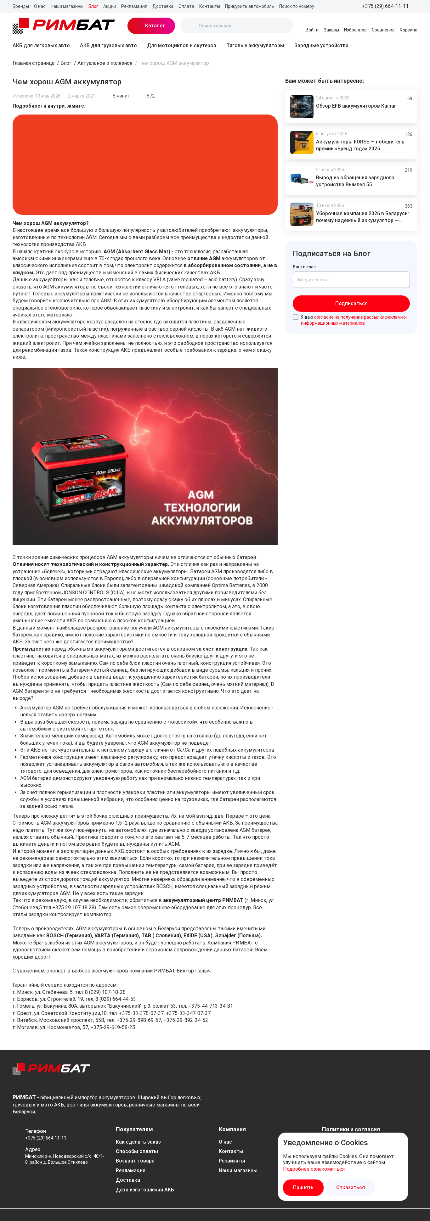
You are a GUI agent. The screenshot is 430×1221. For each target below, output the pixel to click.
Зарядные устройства (321, 45)
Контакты (209, 6)
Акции (109, 6)
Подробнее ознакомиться (314, 1169)
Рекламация (134, 6)
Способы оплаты (137, 1151)
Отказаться (350, 1187)
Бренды (21, 6)
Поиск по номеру (296, 6)
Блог (93, 6)
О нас (40, 6)
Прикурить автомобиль (249, 6)
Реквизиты (232, 1161)
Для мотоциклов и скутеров (181, 45)
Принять (303, 1187)
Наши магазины (67, 6)
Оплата (186, 6)
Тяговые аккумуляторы (255, 45)
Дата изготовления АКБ (145, 1190)
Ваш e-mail (304, 266)
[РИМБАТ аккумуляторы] (64, 26)
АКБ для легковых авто (41, 45)
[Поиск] (190, 26)
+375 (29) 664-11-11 (45, 1137)
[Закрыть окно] (399, 1141)
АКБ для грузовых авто (108, 45)
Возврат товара (135, 1161)
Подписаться (351, 303)
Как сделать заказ (138, 1142)
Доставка (162, 6)
